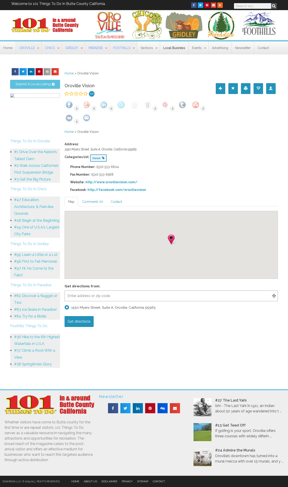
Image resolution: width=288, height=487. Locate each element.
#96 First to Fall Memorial (35, 261)
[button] (15, 71)
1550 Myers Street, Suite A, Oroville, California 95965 (113, 308)
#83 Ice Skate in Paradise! (35, 309)
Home (69, 73)
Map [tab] (71, 201)
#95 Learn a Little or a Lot (36, 254)
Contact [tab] (116, 201)
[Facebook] (194, 5)
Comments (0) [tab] (92, 201)
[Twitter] (200, 5)
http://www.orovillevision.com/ (111, 182)
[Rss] (220, 5)
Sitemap (142, 481)
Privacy (127, 481)
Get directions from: (82, 286)
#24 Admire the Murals (235, 450)
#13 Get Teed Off (230, 425)
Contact (159, 481)
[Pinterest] (207, 5)
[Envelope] (213, 5)
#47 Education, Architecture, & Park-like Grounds (33, 207)
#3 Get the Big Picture (32, 179)
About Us (90, 481)
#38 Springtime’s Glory (33, 364)
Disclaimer (109, 481)
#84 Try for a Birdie (30, 316)
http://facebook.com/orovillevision (117, 190)
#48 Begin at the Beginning (36, 220)
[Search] (274, 6)
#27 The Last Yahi (231, 400)
